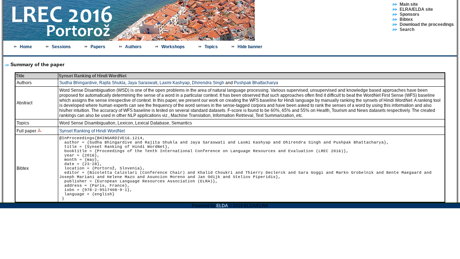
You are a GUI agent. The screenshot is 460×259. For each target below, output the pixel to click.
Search (407, 29)
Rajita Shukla (112, 82)
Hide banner (250, 46)
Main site (409, 4)
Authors (133, 46)
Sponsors (409, 14)
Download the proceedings (427, 24)
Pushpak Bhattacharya (256, 82)
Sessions (61, 46)
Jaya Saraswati (142, 82)
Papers (98, 46)
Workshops (173, 46)
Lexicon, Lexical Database (143, 123)
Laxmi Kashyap (175, 82)
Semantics (181, 123)
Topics (211, 46)
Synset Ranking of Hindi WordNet (92, 130)
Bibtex (406, 19)
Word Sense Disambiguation (87, 123)
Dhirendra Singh (208, 82)
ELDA (221, 205)
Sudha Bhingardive (78, 82)
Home (26, 46)
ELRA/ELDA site (416, 9)
